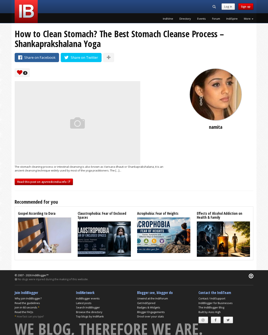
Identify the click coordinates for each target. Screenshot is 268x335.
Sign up (246, 6)
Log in (228, 6)
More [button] (247, 18)
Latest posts (83, 303)
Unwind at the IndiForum (152, 298)
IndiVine (168, 18)
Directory (185, 18)
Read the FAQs (24, 312)
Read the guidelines (27, 303)
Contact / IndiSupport (211, 298)
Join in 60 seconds (26, 307)
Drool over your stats (150, 316)
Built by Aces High (209, 312)
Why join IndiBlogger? (28, 298)
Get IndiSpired (146, 303)
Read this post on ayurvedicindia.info (42, 182)
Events (201, 18)
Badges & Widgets (148, 307)
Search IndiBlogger (88, 307)
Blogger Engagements (151, 312)
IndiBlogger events (88, 298)
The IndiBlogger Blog (211, 307)
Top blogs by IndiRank (90, 316)
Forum (216, 18)
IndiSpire (232, 18)
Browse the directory (89, 312)
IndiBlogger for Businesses (215, 303)
